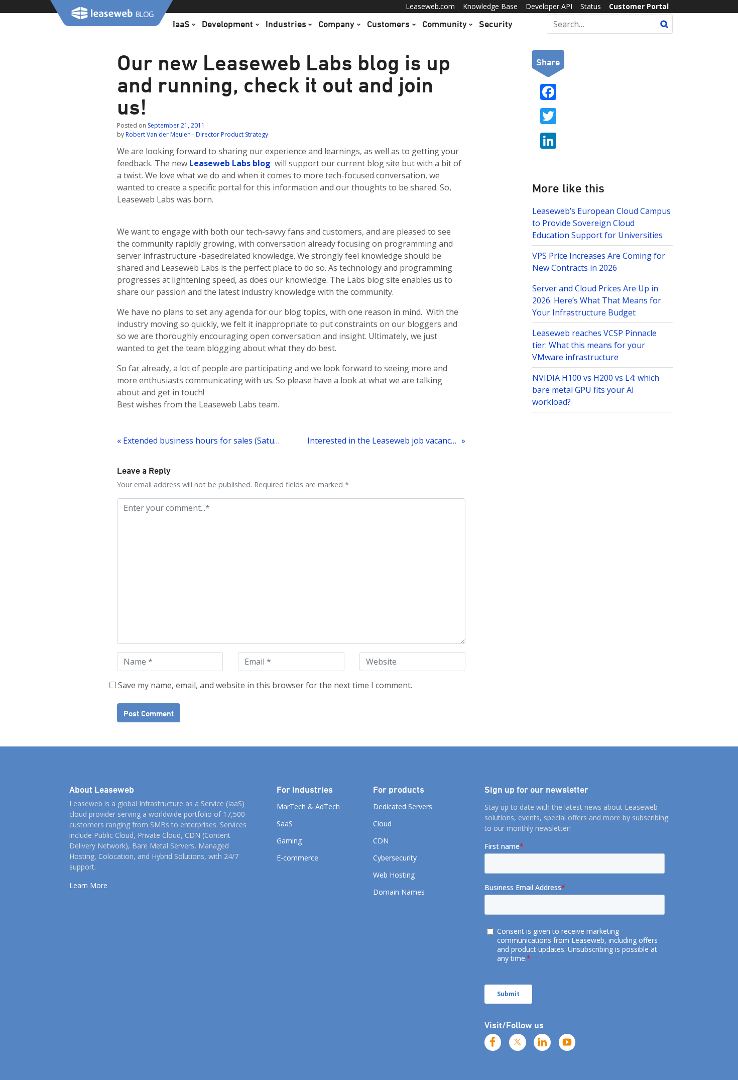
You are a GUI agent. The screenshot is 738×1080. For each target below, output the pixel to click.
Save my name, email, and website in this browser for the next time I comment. (265, 685)
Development (227, 24)
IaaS (181, 24)
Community (444, 24)
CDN (381, 840)
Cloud (382, 823)
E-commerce (297, 857)
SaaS (285, 823)
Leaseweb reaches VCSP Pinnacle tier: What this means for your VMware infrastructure (594, 345)
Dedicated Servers (402, 806)
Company (336, 24)
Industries (286, 24)
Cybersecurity (395, 857)
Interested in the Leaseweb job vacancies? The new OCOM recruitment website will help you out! (386, 440)
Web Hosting (394, 875)
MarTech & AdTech (308, 806)
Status (590, 6)
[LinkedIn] (542, 1042)
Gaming (289, 840)
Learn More (88, 885)
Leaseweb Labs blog (231, 163)
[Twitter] (517, 1042)
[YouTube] (567, 1042)
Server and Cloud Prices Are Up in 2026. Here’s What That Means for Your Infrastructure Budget (596, 300)
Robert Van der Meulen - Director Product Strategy (197, 134)
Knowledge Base (490, 6)
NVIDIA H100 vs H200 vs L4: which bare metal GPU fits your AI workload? (595, 389)
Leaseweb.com (430, 6)
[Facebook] (493, 1042)
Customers (388, 24)
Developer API (549, 6)
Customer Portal (639, 6)
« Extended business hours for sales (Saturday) (199, 440)
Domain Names (399, 892)
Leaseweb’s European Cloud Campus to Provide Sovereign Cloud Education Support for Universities (601, 223)
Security (496, 24)
